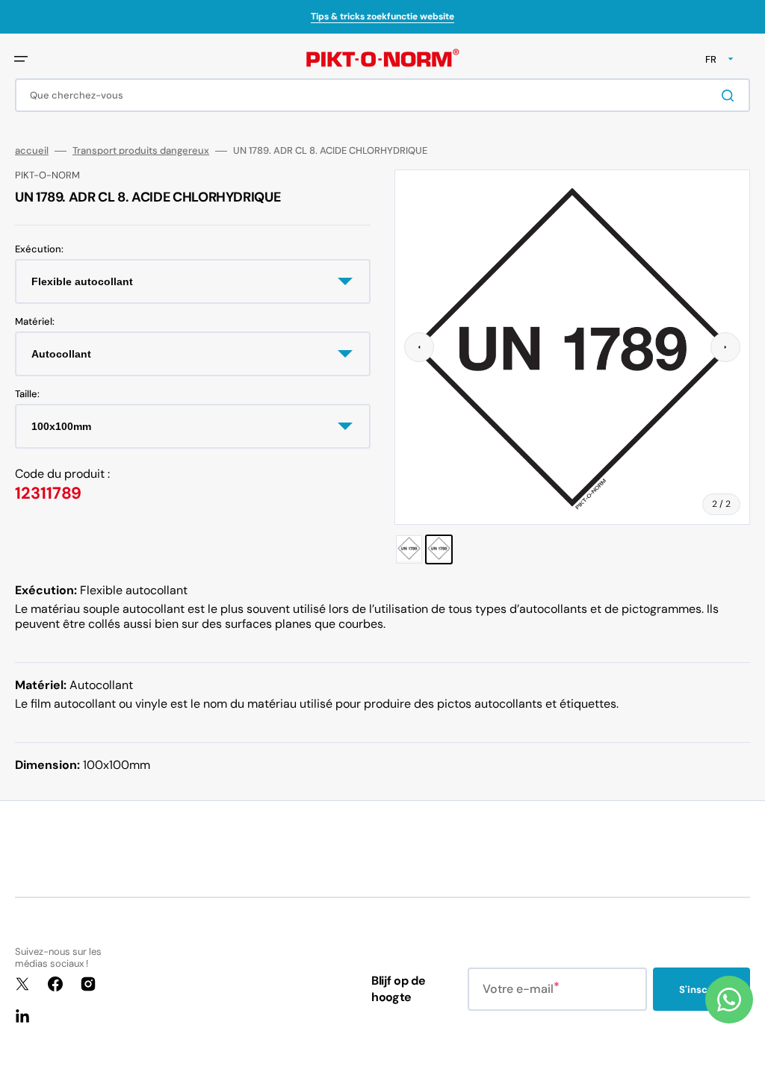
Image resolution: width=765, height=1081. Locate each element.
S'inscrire (701, 989)
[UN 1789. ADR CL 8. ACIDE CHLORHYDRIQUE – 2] (439, 549)
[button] (20, 59)
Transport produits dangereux (140, 151)
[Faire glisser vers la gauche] (419, 347)
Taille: (27, 394)
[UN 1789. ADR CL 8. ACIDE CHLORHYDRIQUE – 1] (409, 549)
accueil (32, 151)
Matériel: (35, 322)
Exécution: (39, 249)
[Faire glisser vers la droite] (725, 347)
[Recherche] (730, 95)
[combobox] (382, 95)
